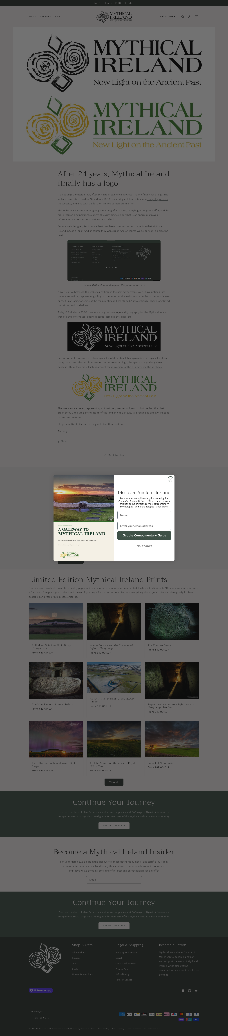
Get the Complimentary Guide (144, 535)
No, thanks (144, 546)
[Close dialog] (170, 479)
